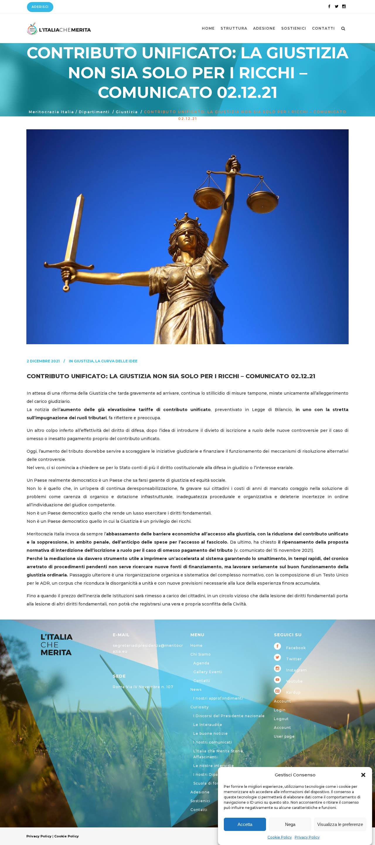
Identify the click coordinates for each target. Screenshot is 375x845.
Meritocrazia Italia (51, 112)
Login (280, 710)
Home (196, 645)
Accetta (245, 824)
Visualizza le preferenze (340, 824)
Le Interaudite (207, 724)
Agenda (201, 663)
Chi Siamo (200, 654)
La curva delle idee (116, 361)
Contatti (201, 680)
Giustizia (127, 112)
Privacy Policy (307, 837)
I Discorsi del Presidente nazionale (229, 716)
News (196, 689)
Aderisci (40, 7)
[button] (363, 775)
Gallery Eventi (207, 672)
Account (282, 701)
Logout (281, 719)
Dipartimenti (94, 112)
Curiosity (199, 707)
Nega (290, 824)
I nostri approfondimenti (218, 698)
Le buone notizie (210, 733)
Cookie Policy (279, 837)
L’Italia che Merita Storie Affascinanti (218, 754)
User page (284, 736)
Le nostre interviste (213, 765)
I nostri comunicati (212, 742)
